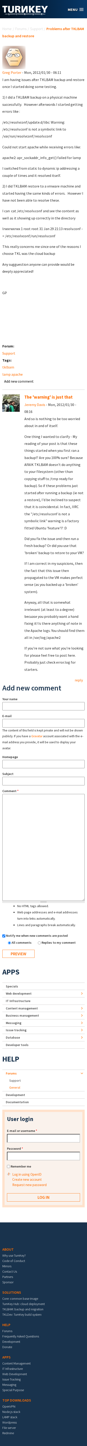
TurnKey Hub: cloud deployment (23, 1304)
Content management (22, 1008)
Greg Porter (11, 72)
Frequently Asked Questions (20, 1336)
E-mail (7, 716)
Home (7, 28)
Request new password (29, 1185)
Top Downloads (16, 1400)
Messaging (13, 1023)
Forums (20, 28)
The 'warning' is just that (48, 397)
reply (79, 680)
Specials (12, 986)
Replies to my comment (59, 942)
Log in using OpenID (27, 1174)
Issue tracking (16, 1030)
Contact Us (9, 1271)
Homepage (10, 757)
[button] (75, 9)
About (8, 1249)
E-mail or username (22, 1131)
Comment (10, 791)
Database (13, 1037)
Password (15, 1148)
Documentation (17, 1102)
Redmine (8, 1433)
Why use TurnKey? (14, 1255)
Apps (10, 972)
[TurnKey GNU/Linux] (25, 13)
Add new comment (19, 381)
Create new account (27, 1179)
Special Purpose (13, 1390)
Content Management (16, 1363)
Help (10, 1059)
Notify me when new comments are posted (37, 936)
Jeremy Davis (34, 404)
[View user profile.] (14, 57)
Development (15, 1095)
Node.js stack (11, 1412)
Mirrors (6, 1266)
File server (9, 1428)
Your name (9, 699)
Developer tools (17, 1045)
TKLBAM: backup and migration (22, 1309)
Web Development (14, 1374)
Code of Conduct (13, 1261)
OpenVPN (8, 1406)
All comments (22, 942)
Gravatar (36, 736)
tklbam (8, 367)
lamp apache (12, 374)
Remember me (21, 1166)
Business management (22, 1015)
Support (36, 28)
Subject (7, 774)
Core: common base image (20, 1298)
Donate (7, 1347)
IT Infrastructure (18, 1001)
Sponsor (7, 1282)
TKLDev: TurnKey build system (22, 1314)
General (14, 1087)
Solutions (11, 1292)
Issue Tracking (11, 1379)
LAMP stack (9, 1417)
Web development (19, 993)
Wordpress (9, 1422)
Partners (7, 1277)
